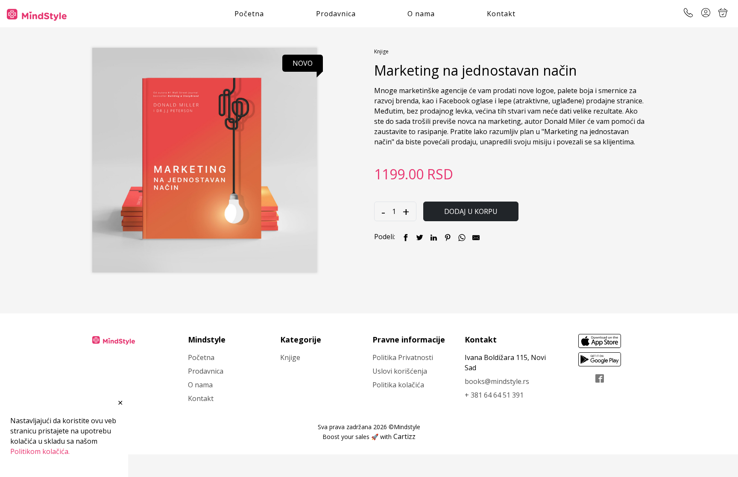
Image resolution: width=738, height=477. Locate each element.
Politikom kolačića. (40, 451)
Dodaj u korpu (471, 211)
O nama (421, 13)
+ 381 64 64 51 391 (494, 395)
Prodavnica (336, 13)
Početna (249, 13)
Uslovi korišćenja (399, 371)
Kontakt (501, 13)
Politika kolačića (398, 384)
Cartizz (404, 436)
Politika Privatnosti (402, 357)
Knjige (381, 51)
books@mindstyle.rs (497, 381)
